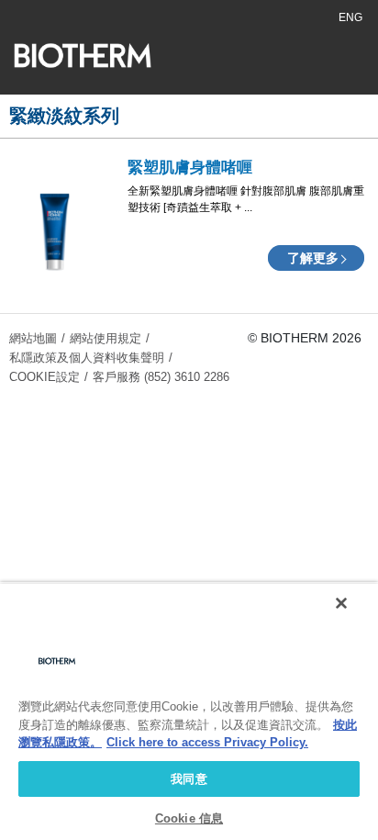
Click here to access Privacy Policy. (207, 742)
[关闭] (341, 603)
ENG (350, 17)
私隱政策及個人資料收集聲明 (86, 357)
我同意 (188, 779)
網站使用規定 (105, 338)
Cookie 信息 (189, 818)
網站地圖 (33, 338)
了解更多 (313, 258)
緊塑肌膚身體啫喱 (190, 167)
